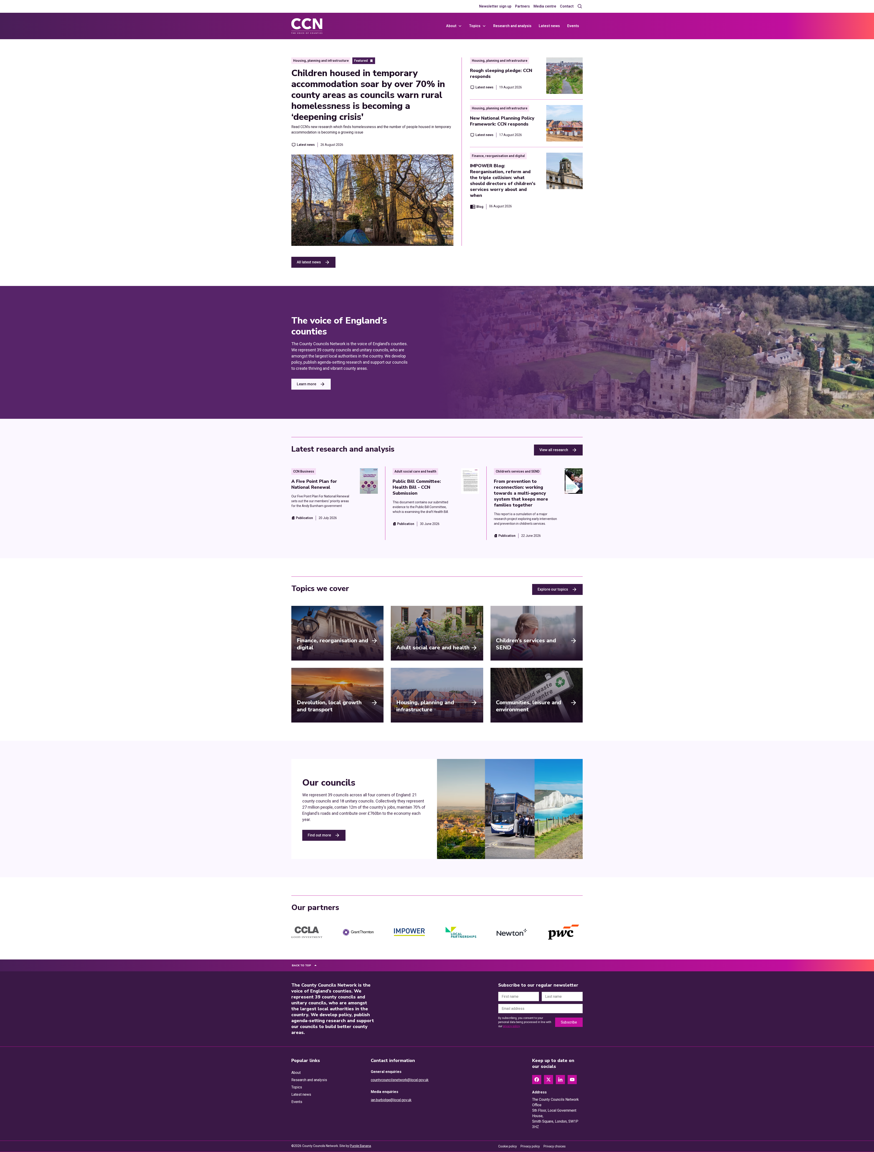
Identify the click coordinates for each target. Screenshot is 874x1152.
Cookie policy (507, 1146)
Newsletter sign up (495, 6)
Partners (522, 6)
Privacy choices (555, 1146)
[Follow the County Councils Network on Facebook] (536, 1079)
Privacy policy (530, 1146)
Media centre (545, 6)
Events (573, 26)
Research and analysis (512, 26)
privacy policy (511, 1026)
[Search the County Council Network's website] (580, 6)
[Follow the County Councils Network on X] (548, 1079)
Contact (567, 6)
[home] (306, 26)
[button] (453, 26)
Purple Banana (360, 1146)
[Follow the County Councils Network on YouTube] (572, 1079)
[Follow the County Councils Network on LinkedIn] (560, 1079)
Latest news (549, 26)
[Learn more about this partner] (306, 932)
